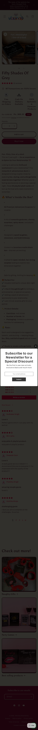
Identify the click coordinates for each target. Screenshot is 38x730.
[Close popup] (36, 346)
